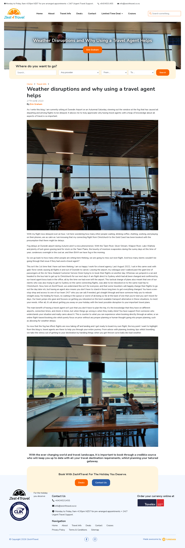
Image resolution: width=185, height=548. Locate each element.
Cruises (132, 13)
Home (39, 13)
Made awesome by (152, 539)
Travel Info (65, 13)
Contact (92, 13)
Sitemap (95, 529)
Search (163, 72)
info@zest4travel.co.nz (129, 3)
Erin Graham (92, 49)
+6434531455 (106, 3)
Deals (79, 13)
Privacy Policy (58, 529)
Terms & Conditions (78, 529)
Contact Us (101, 482)
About (51, 13)
